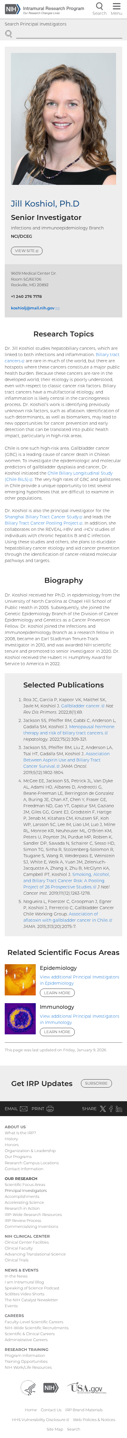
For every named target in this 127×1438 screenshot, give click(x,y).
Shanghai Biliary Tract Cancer (43, 517)
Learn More (57, 992)
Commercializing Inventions (31, 1226)
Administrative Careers (26, 1339)
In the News (16, 1276)
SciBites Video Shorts (24, 1293)
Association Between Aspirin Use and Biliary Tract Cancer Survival (66, 760)
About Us (15, 1126)
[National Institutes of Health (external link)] (51, 1387)
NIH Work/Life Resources (28, 1367)
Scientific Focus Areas (25, 1184)
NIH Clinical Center (27, 1236)
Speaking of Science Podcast (32, 1288)
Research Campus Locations (32, 1162)
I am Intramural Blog (24, 1282)
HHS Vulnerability (40, 1419)
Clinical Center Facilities (27, 1242)
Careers (14, 1315)
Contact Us (51, 1409)
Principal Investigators (26, 1190)
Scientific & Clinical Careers (30, 1333)
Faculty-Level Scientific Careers (34, 1321)
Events (11, 1305)
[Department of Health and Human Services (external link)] (28, 1387)
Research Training (26, 1349)
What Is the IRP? (20, 1132)
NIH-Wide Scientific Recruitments (37, 1327)
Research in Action (22, 1208)
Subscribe (96, 1083)
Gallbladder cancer (83, 706)
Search (73, 1429)
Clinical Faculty (19, 1248)
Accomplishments (22, 1196)
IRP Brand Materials (83, 1409)
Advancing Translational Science (35, 1254)
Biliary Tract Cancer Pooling (43, 523)
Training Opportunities (26, 1361)
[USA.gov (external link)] (86, 1387)
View (29, 251)
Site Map (55, 1429)
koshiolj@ (35, 308)
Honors (12, 1144)
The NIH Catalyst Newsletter (31, 1299)
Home (31, 1409)
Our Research (21, 1178)
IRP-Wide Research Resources (33, 1214)
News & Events (21, 1270)
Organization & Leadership (30, 1150)
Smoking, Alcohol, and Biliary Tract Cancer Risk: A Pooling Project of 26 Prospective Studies (66, 881)
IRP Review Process (23, 1220)
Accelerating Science (24, 1202)
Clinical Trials (16, 1260)
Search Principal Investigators (35, 24)
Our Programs (18, 1156)
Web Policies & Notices (94, 1419)
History (11, 1138)
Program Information (25, 1355)
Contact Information (24, 1168)
